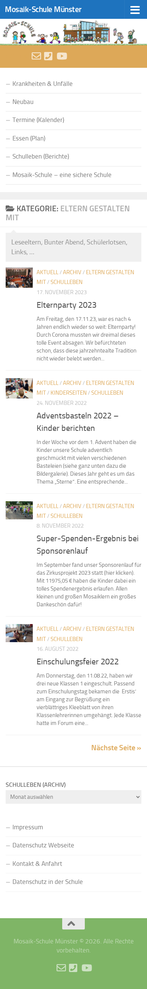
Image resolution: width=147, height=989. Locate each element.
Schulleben (67, 282)
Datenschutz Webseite (43, 845)
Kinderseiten (69, 392)
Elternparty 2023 (66, 305)
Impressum (27, 827)
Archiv (72, 272)
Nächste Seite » (116, 747)
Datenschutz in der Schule (47, 881)
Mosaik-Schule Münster (43, 9)
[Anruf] (49, 56)
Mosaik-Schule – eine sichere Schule (62, 175)
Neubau (23, 101)
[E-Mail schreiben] (36, 56)
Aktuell (47, 272)
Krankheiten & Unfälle (42, 83)
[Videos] (61, 56)
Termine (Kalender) (38, 120)
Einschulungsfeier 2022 (78, 662)
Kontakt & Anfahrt (37, 863)
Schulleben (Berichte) (40, 156)
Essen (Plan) (28, 138)
